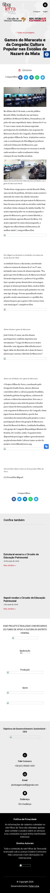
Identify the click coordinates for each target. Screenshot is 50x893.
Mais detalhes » (10, 565)
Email (24, 780)
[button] (47, 54)
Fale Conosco (25, 761)
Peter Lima (34, 886)
